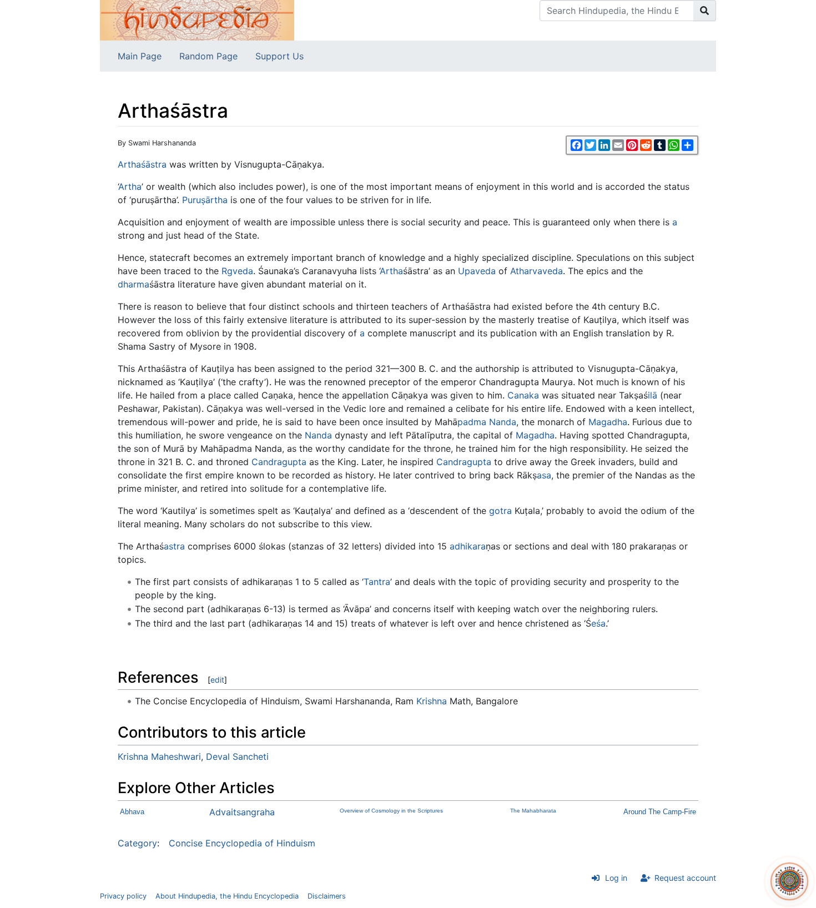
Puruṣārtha (205, 199)
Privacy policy (123, 896)
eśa (598, 623)
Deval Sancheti (237, 756)
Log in (616, 877)
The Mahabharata (533, 811)
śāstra (154, 164)
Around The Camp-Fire (659, 812)
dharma (133, 284)
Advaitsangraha (242, 812)
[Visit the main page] (197, 19)
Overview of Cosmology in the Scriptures (391, 811)
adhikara (468, 546)
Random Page (208, 56)
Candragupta (278, 461)
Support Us (279, 56)
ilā (652, 395)
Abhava (132, 812)
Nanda (502, 421)
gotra (500, 510)
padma (471, 421)
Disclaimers (327, 896)
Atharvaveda (536, 270)
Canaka (523, 395)
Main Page (140, 56)
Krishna (431, 701)
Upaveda (477, 270)
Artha (129, 164)
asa (544, 475)
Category (137, 843)
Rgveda (237, 270)
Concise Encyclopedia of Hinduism (242, 843)
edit (217, 679)
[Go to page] (704, 10)
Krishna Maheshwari (159, 756)
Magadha (607, 421)
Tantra (377, 581)
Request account (685, 877)
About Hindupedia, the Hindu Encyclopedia (227, 896)
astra (174, 546)
